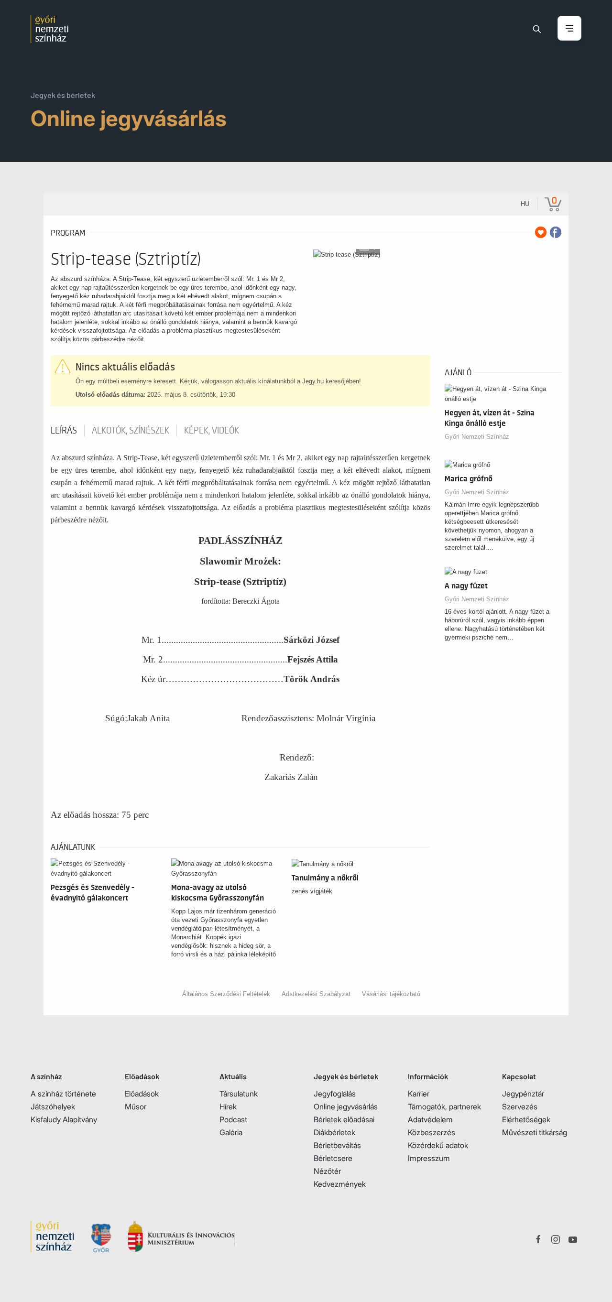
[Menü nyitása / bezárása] (569, 29)
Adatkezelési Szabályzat (316, 994)
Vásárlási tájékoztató (391, 994)
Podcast (233, 1119)
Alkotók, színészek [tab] (130, 430)
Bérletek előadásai (344, 1119)
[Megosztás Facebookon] (555, 232)
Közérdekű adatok (438, 1145)
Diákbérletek (334, 1132)
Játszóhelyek (53, 1106)
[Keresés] (537, 29)
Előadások (142, 1093)
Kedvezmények (340, 1184)
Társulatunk (238, 1093)
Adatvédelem (430, 1119)
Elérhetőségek (526, 1119)
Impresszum (429, 1158)
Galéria (230, 1132)
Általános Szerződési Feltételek (226, 994)
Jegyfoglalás (335, 1093)
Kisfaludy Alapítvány (64, 1119)
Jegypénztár (523, 1093)
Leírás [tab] (64, 430)
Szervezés (519, 1106)
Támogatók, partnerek (444, 1106)
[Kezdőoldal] (50, 29)
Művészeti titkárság (534, 1132)
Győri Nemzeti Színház (477, 436)
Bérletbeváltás (337, 1145)
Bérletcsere (333, 1158)
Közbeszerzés (431, 1132)
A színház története (63, 1093)
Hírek (228, 1106)
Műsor (135, 1106)
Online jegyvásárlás (346, 1106)
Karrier (418, 1093)
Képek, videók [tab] (211, 430)
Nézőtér (327, 1171)
